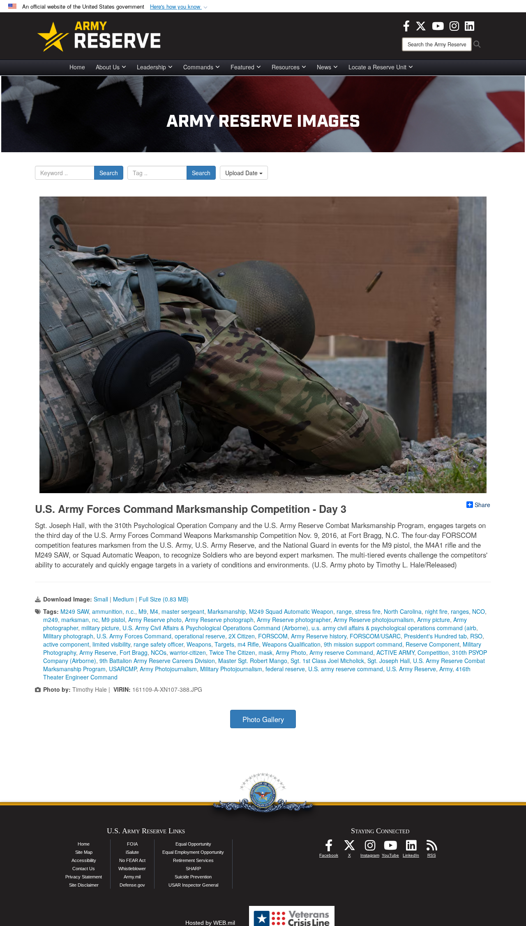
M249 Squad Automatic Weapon (291, 611)
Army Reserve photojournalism (374, 619)
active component (66, 644)
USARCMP (122, 669)
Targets (224, 644)
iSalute (132, 852)
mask (265, 652)
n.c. (130, 611)
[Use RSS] (431, 847)
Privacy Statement (83, 876)
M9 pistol (113, 619)
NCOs (158, 652)
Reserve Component (432, 644)
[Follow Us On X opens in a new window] (349, 847)
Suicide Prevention (193, 876)
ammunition (107, 611)
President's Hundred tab (435, 636)
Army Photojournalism (168, 669)
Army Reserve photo (155, 619)
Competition (433, 652)
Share (482, 504)
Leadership (151, 67)
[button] (179, 6)
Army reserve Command (341, 652)
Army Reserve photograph (219, 619)
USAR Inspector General (193, 885)
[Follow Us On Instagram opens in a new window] (370, 847)
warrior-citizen (188, 652)
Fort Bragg (134, 652)
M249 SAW (74, 611)
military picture (100, 628)
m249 (50, 619)
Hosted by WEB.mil (210, 922)
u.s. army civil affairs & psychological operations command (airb (393, 628)
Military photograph (68, 636)
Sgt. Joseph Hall (388, 660)
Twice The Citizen (232, 652)
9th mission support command (363, 644)
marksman (75, 619)
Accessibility (84, 860)
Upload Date (242, 173)
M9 (142, 611)
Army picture (433, 619)
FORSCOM (273, 636)
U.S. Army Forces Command (134, 636)
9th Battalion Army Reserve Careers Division (157, 660)
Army (445, 669)
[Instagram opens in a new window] (454, 25)
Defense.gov (132, 885)
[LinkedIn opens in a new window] (469, 25)
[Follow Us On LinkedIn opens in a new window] (411, 847)
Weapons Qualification (291, 644)
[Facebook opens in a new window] (406, 25)
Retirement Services (193, 860)
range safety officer (158, 644)
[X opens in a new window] (420, 25)
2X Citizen (241, 636)
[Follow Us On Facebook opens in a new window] (328, 847)
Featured (242, 67)
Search (108, 173)
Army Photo (291, 652)
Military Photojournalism (231, 669)
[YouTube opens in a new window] (438, 25)
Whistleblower (132, 868)
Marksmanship (227, 611)
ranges (460, 611)
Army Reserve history (318, 636)
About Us (108, 67)
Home (77, 67)
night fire (436, 611)
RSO (476, 636)
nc (95, 619)
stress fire (368, 611)
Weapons (199, 644)
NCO (478, 611)
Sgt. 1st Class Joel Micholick (327, 660)
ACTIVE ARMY (395, 652)
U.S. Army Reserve (411, 669)
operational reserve (200, 636)
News (324, 67)
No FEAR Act (132, 860)
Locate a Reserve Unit (377, 67)
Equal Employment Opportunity (193, 852)
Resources (286, 67)
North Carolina (403, 611)
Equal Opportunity (193, 843)
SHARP (193, 868)
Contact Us (83, 868)
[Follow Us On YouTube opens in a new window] (390, 847)
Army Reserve (97, 652)
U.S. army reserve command (345, 669)
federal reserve (285, 669)
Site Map (83, 852)
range (344, 611)
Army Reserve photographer (293, 619)
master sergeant (182, 611)
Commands (198, 67)
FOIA (132, 843)
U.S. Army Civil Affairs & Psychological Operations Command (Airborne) (215, 628)
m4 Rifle (248, 644)
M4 (154, 611)
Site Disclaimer (84, 885)
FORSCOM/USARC (375, 636)
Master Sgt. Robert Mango (252, 660)
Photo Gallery (263, 719)
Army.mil (132, 876)
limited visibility (111, 644)
